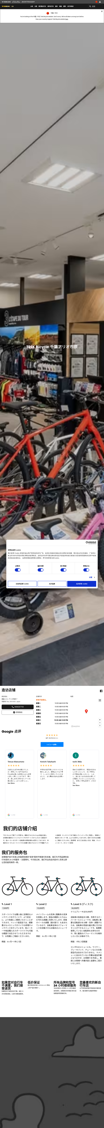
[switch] (40, 570)
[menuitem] (32, 6)
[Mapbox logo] (75, 726)
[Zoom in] (99, 719)
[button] (86, 711)
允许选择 (52, 584)
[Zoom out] (99, 722)
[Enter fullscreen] (99, 700)
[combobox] (95, 6)
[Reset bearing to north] (99, 725)
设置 (90, 577)
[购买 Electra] (16, 2)
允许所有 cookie (81, 584)
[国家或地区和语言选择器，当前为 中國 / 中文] (96, 2)
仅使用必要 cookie (22, 584)
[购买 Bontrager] (28, 1)
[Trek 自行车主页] (6, 1)
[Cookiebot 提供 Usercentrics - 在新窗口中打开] (87, 542)
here (66, 19)
